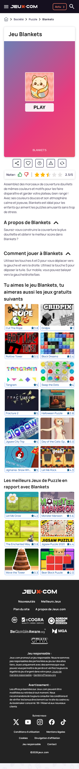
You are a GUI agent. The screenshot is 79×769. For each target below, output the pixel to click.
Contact (52, 744)
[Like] (20, 174)
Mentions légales (55, 732)
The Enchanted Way (18, 544)
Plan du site (21, 609)
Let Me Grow (13, 515)
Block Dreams (50, 356)
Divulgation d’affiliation (47, 738)
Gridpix (46, 328)
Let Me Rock (49, 470)
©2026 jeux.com (39, 752)
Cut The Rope (14, 328)
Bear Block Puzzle (52, 572)
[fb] (52, 722)
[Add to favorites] (28, 163)
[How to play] (39, 163)
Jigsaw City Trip (15, 441)
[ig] (40, 722)
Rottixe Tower (14, 356)
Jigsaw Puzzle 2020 (53, 544)
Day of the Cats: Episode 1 (54, 441)
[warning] (51, 163)
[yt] (28, 722)
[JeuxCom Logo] (24, 6)
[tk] (63, 722)
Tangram (11, 385)
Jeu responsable (31, 744)
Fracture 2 (12, 413)
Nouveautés (26, 601)
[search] (72, 6)
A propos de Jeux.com (50, 609)
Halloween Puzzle (52, 413)
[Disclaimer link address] (32, 620)
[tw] (16, 722)
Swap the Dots (50, 385)
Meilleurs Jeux (51, 601)
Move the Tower (15, 572)
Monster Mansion (52, 515)
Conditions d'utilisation (27, 732)
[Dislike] (26, 174)
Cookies (23, 738)
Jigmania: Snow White (18, 470)
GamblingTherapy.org (45, 675)
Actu (58, 6)
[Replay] (62, 163)
